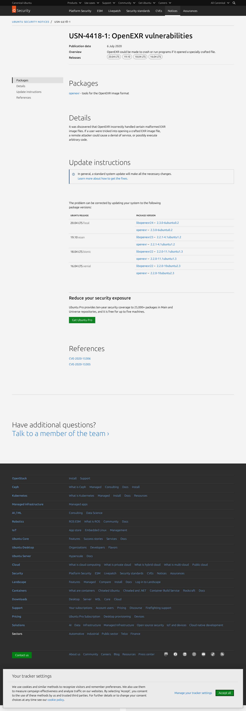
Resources (140, 495)
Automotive (76, 633)
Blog (117, 654)
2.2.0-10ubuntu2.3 (168, 265)
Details (20, 86)
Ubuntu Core (20, 538)
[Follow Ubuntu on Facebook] (176, 655)
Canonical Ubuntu (22, 2)
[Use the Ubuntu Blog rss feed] (223, 655)
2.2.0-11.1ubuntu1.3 (170, 251)
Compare (105, 581)
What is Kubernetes (81, 495)
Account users (105, 607)
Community (111, 521)
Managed (95, 487)
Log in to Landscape (148, 581)
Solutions (18, 625)
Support (85, 478)
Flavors (112, 547)
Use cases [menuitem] (89, 2)
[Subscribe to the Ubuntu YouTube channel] (204, 655)
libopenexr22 (144, 251)
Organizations (78, 547)
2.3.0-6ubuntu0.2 (168, 222)
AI (70, 625)
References (23, 97)
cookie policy (56, 699)
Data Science (94, 512)
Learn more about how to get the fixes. (103, 178)
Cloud (16, 564)
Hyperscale (76, 556)
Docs (125, 487)
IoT (14, 530)
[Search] (234, 3)
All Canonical (218, 2)
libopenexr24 (144, 222)
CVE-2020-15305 (80, 364)
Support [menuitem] (106, 2)
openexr (74, 93)
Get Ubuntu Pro (82, 320)
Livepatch (114, 10)
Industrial (93, 633)
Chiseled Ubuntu (109, 590)
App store (75, 530)
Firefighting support (158, 607)
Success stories (93, 538)
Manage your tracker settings (193, 692)
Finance (135, 633)
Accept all (225, 692)
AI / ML (17, 512)
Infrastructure (92, 625)
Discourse (136, 607)
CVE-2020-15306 (80, 358)
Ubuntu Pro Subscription (84, 616)
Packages (22, 80)
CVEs (159, 10)
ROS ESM (75, 521)
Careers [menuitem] (162, 2)
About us (74, 654)
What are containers (82, 590)
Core (107, 599)
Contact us (22, 655)
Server (87, 599)
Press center (146, 654)
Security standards (138, 10)
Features (74, 538)
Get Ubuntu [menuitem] (144, 2)
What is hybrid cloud (147, 564)
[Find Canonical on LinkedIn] (185, 655)
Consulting (112, 487)
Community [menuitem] (124, 2)
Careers (106, 654)
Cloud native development (206, 625)
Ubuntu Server (21, 556)
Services (111, 538)
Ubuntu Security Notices (30, 21)
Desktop (74, 599)
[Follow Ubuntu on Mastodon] (167, 655)
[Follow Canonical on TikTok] (213, 655)
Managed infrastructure (27, 504)
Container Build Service (165, 590)
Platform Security (80, 10)
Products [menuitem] (72, 2)
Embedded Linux (95, 530)
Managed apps (78, 504)
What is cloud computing (84, 564)
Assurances (190, 10)
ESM (100, 10)
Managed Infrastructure (119, 625)
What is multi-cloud (176, 564)
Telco (124, 633)
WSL (98, 599)
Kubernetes (19, 495)
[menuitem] (220, 3)
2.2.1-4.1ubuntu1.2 (169, 237)
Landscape (19, 581)
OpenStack (19, 478)
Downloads (19, 599)
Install (73, 478)
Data (77, 625)
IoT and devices (176, 625)
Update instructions (28, 91)
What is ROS (92, 521)
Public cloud (200, 564)
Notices (172, 10)
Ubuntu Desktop (23, 547)
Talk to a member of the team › (60, 433)
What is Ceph (77, 487)
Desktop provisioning (117, 616)
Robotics (18, 521)
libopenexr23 (144, 237)
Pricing (121, 607)
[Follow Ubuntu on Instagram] (195, 655)
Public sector (110, 633)
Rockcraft (189, 590)
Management (118, 530)
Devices (139, 616)
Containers (19, 590)
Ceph (15, 487)
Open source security (150, 625)
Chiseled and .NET (134, 590)
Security (17, 573)
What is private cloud (117, 564)
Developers (97, 547)
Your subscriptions (80, 607)
